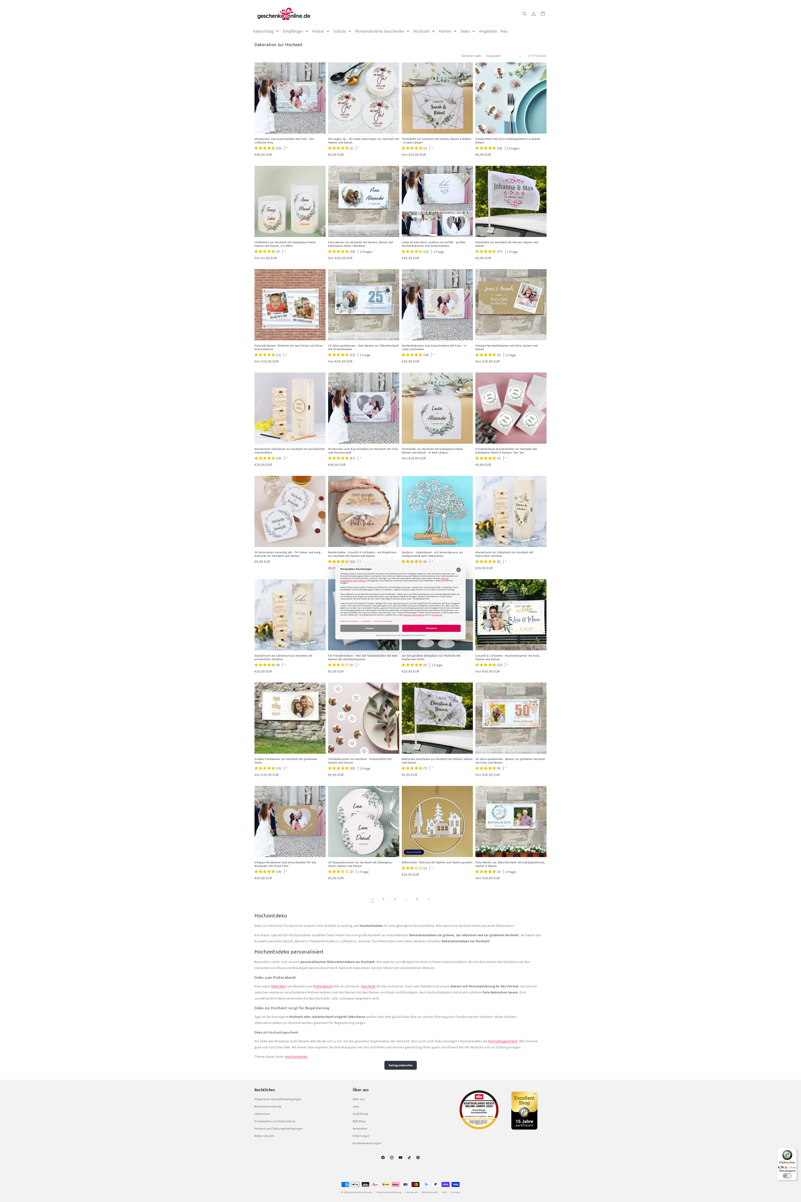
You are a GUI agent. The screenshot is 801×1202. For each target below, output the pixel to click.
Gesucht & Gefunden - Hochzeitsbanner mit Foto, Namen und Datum (507, 657)
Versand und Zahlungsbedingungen (278, 1128)
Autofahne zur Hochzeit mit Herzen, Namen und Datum (506, 244)
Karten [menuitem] (445, 31)
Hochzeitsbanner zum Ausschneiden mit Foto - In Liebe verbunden (434, 347)
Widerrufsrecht (264, 1136)
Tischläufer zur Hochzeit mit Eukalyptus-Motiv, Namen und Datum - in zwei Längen (433, 450)
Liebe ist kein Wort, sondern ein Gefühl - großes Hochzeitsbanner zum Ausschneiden (434, 244)
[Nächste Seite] (428, 899)
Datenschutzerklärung (389, 1192)
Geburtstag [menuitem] (263, 31)
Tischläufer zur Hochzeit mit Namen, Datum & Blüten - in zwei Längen (436, 140)
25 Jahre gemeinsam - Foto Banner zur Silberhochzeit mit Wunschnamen (363, 347)
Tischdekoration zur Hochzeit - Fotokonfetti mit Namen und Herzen (360, 760)
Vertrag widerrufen (401, 1065)
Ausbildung (360, 1114)
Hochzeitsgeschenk (502, 1041)
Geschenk (368, 986)
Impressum (262, 1114)
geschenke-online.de (361, 1192)
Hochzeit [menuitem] (421, 31)
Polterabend (322, 986)
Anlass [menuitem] (318, 31)
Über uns (359, 1099)
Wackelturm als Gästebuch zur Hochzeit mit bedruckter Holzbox (504, 554)
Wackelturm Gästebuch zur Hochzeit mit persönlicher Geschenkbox (289, 450)
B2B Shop (359, 1121)
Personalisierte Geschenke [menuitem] (379, 31)
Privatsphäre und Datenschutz (275, 1121)
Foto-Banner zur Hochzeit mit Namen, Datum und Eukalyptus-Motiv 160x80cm (360, 244)
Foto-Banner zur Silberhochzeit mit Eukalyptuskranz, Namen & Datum (510, 864)
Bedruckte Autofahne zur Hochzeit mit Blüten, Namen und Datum (437, 760)
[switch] (787, 1175)
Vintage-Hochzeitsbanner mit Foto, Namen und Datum (506, 347)
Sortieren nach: (472, 56)
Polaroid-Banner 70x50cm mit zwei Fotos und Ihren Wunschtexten (288, 347)
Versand (455, 1192)
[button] (524, 13)
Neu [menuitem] (504, 31)
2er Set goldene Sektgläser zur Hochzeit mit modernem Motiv (431, 657)
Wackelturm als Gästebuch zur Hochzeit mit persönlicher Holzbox (283, 657)
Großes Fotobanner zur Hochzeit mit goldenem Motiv (285, 760)
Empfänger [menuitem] (293, 31)
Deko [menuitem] (465, 31)
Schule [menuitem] (339, 31)
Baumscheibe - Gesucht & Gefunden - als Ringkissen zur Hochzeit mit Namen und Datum (362, 554)
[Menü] (794, 1150)
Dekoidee (278, 986)
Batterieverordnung (267, 1106)
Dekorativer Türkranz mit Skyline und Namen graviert (437, 862)
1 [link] (372, 899)
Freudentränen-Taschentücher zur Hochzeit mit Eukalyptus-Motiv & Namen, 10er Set (506, 450)
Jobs (356, 1106)
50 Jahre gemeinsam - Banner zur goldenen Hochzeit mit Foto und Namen (510, 760)
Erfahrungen (361, 1136)
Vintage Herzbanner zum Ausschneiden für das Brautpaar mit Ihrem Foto (285, 864)
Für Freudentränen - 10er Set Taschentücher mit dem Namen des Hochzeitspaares (363, 657)
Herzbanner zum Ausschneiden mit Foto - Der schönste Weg (284, 140)
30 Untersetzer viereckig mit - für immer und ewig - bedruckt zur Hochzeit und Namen (288, 554)
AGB (444, 1192)
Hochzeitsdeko (296, 1056)
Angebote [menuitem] (488, 31)
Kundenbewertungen (367, 1143)
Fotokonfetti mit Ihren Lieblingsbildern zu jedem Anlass (507, 140)
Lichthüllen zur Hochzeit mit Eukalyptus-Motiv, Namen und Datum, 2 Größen (285, 244)
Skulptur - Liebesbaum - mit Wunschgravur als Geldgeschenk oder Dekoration (432, 554)
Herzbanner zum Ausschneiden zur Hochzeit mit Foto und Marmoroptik (363, 450)
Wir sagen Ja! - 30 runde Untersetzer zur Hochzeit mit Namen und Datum (363, 140)
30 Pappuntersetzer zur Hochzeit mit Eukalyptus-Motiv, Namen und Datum (360, 864)
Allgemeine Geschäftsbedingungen (278, 1099)
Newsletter (360, 1128)
